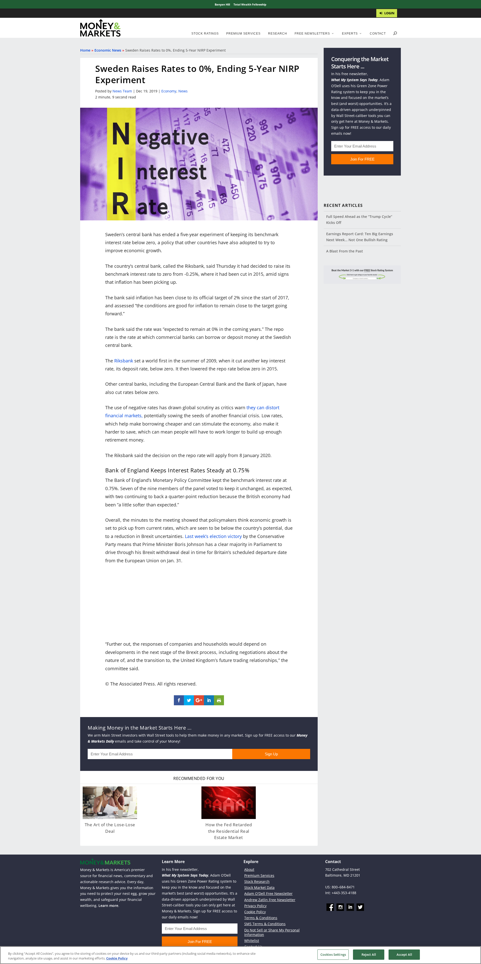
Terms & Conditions (260, 917)
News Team (122, 91)
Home (85, 50)
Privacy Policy (255, 905)
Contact (378, 33)
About (249, 869)
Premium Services (243, 33)
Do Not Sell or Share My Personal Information (272, 932)
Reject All (369, 954)
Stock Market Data (259, 887)
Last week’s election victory (213, 536)
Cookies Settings (333, 954)
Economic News (107, 50)
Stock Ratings (205, 33)
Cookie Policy (255, 911)
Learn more (108, 905)
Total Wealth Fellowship (249, 4)
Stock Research (257, 881)
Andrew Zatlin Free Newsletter (269, 899)
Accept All (404, 954)
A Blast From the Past (344, 251)
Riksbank (123, 361)
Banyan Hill (222, 4)
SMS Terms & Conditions (265, 923)
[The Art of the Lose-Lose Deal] (110, 802)
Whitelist (251, 940)
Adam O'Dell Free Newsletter (268, 893)
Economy (168, 91)
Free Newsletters (312, 33)
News (183, 91)
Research (277, 33)
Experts (350, 33)
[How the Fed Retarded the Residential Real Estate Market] (228, 802)
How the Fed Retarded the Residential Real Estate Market (228, 831)
